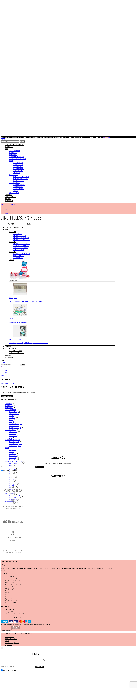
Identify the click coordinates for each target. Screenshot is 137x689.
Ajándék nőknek (19, 236)
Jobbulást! (12, 476)
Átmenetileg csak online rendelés (14, 579)
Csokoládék (12, 418)
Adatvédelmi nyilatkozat (12, 643)
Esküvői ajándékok (16, 353)
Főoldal (3, 375)
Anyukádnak (18, 163)
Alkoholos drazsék (14, 414)
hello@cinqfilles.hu (10, 612)
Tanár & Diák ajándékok (14, 145)
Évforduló (12, 468)
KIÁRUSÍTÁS (9, 147)
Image (11, 260)
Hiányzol (11, 472)
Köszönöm (12, 480)
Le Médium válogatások (15, 444)
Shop (6, 149)
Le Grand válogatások (15, 446)
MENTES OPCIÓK (14, 183)
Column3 (12, 252)
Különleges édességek (15, 428)
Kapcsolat (9, 201)
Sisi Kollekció (18, 181)
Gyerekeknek (18, 165)
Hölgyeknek (18, 167)
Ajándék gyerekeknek (21, 240)
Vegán (15, 191)
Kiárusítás (17, 234)
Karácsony (12, 478)
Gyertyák (11, 422)
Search (23, 141)
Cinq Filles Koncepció (11, 601)
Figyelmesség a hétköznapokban (14, 585)
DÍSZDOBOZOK (14, 193)
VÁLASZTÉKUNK (14, 151)
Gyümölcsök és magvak (15, 424)
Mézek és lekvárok (14, 426)
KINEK (11, 161)
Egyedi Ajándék (11, 348)
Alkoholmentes (19, 185)
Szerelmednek (18, 169)
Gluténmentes (18, 189)
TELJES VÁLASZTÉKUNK (21, 254)
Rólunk (8, 199)
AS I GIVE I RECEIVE (8, 204)
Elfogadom (106, 137)
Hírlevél (7, 213)
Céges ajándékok (15, 351)
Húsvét (11, 474)
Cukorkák (11, 416)
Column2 (12, 242)
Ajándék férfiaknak (21, 238)
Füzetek (11, 420)
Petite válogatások (14, 442)
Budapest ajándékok (21, 177)
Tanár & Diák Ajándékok (14, 227)
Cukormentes (18, 187)
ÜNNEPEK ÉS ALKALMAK (17, 159)
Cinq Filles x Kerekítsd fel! (12, 581)
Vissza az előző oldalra (7, 383)
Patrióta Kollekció (20, 179)
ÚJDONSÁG (8, 404)
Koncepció (12, 318)
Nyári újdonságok (10, 587)
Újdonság (8, 195)
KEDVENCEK (13, 155)
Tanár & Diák (18, 171)
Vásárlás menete (9, 637)
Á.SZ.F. (7, 641)
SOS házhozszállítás (10, 603)
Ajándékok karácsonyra (11, 577)
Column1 (12, 232)
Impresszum (8, 645)
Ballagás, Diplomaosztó (15, 464)
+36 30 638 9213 (10, 610)
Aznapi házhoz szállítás (15, 339)
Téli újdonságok (9, 589)
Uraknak (16, 173)
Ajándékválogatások (21, 244)
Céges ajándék (10, 197)
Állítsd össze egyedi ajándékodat (18, 322)
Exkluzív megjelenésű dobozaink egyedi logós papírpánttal (25, 301)
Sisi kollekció (18, 250)
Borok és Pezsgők (14, 412)
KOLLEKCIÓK (13, 175)
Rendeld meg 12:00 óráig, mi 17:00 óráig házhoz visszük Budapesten (28, 343)
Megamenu (13, 280)
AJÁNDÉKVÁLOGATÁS (16, 157)
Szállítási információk (11, 639)
